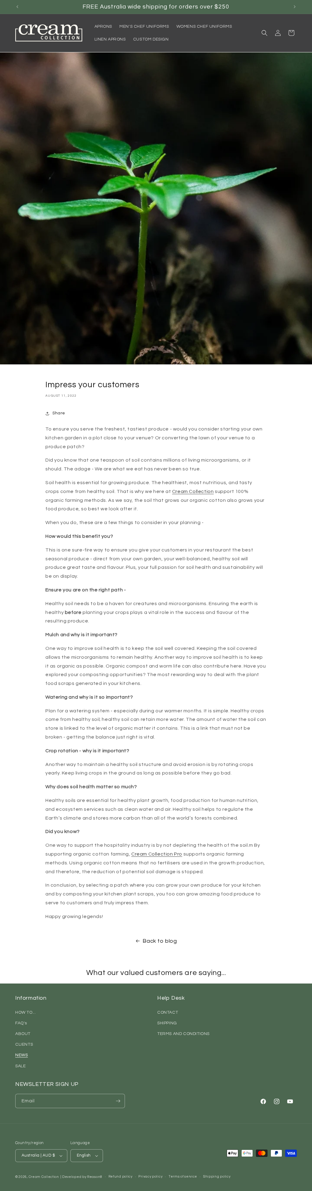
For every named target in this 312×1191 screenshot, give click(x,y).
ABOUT (22, 1034)
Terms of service (182, 1176)
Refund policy (120, 1176)
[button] (264, 33)
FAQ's (21, 1023)
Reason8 (94, 1177)
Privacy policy (150, 1176)
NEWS (21, 1055)
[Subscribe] (118, 1101)
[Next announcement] (294, 6)
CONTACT (167, 1012)
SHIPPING (167, 1023)
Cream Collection (44, 1177)
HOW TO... (25, 1012)
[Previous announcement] (17, 6)
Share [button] (58, 413)
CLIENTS (24, 1044)
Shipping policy (217, 1176)
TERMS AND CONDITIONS (183, 1034)
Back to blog (160, 941)
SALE (20, 1066)
